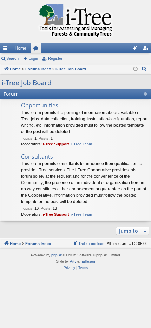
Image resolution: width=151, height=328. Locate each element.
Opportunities (39, 105)
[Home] (75, 21)
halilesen (88, 261)
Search (12, 58)
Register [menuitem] (147, 49)
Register (55, 58)
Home (20, 48)
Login (33, 58)
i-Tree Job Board (27, 82)
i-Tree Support (56, 144)
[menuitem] (144, 69)
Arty (73, 261)
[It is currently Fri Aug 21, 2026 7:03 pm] (135, 69)
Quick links (7, 49)
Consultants (37, 156)
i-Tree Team (81, 144)
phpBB (57, 255)
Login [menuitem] (136, 49)
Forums (37, 49)
